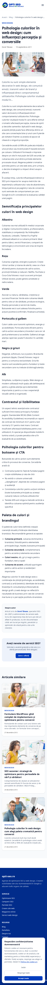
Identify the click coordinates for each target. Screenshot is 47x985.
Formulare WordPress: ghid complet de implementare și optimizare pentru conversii (19, 717)
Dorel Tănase (22, 611)
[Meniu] (42, 5)
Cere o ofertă (23, 655)
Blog (11, 17)
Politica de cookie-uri (29, 962)
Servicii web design (10, 915)
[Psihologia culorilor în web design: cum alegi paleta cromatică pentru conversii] (23, 809)
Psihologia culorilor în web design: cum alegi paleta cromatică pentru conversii (23, 831)
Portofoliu (6, 930)
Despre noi (6, 933)
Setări (23, 967)
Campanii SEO (7, 901)
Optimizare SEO (8, 898)
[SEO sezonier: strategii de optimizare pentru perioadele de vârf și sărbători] (23, 752)
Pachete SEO (7, 905)
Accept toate (23, 978)
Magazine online (8, 912)
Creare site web (8, 908)
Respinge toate (23, 973)
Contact (5, 937)
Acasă (4, 17)
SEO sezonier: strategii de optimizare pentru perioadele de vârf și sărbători (22, 774)
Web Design (7, 23)
